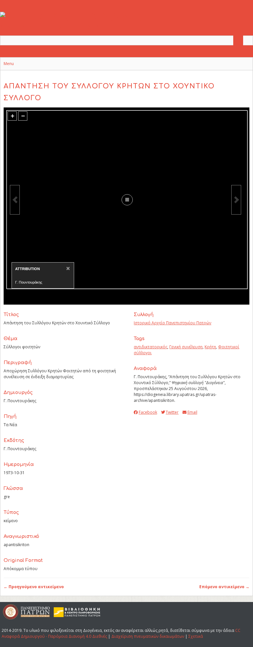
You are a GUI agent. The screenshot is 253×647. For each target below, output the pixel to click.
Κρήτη (210, 347)
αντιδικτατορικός (150, 347)
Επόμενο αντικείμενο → (224, 586)
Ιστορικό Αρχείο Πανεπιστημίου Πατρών (172, 323)
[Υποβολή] (238, 40)
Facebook (148, 412)
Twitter (172, 412)
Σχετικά (195, 636)
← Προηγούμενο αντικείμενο (34, 586)
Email (192, 412)
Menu (9, 63)
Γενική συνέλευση (186, 347)
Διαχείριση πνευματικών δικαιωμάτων (147, 636)
